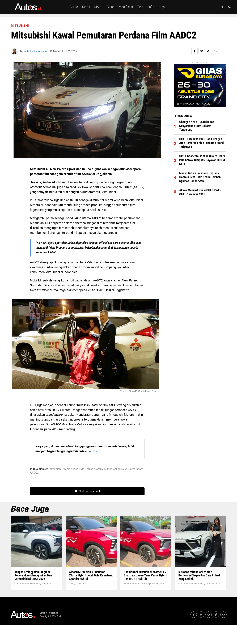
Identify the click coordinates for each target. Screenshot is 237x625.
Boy (71, 584)
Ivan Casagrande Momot (26, 584)
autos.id (94, 451)
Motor (98, 7)
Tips (140, 7)
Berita (74, 7)
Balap (111, 7)
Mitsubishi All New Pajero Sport (123, 469)
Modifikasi (126, 7)
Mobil (86, 7)
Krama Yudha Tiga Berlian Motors (83, 469)
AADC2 (34, 472)
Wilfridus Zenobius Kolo (36, 51)
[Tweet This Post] (201, 51)
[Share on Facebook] (194, 51)
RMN (59, 616)
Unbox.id (53, 613)
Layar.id (43, 613)
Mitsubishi (55, 469)
